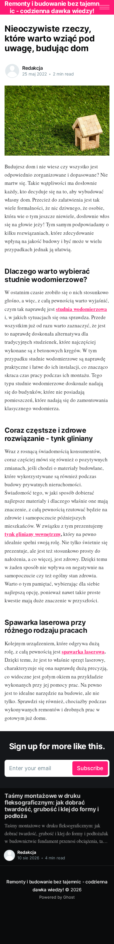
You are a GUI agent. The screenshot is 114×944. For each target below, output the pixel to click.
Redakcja (32, 68)
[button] (104, 7)
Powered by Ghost (57, 897)
